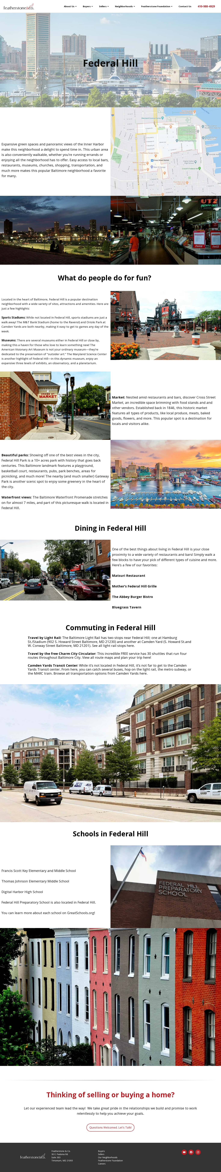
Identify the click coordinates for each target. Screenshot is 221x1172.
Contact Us (185, 6)
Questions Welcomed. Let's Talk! (110, 1127)
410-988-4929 (206, 6)
